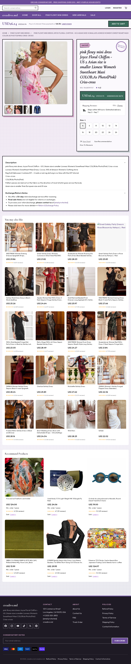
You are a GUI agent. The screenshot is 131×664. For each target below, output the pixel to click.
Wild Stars (71, 431)
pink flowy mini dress (57, 15)
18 (89, 132)
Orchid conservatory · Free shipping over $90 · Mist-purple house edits (65, 2)
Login (107, 8)
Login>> (13, 514)
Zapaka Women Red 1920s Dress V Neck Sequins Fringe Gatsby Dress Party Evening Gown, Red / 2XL (49, 299)
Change (120, 106)
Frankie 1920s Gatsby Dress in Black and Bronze (19, 432)
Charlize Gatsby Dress (45, 386)
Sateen (101, 431)
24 (109, 132)
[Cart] (126, 8)
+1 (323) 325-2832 (50, 615)
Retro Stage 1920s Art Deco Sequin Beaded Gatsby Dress (49, 343)
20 (96, 132)
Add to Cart (118, 24)
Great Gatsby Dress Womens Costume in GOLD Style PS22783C (49, 255)
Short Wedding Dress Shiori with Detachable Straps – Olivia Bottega (49, 432)
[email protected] (61, 202)
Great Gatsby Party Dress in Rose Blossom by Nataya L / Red (111, 255)
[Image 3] (27, 109)
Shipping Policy (108, 622)
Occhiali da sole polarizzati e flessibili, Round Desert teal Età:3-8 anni (105, 500)
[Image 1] (8, 109)
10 (103, 126)
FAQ (74, 618)
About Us (76, 609)
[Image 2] (18, 109)
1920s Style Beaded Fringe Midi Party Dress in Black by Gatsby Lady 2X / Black (19, 343)
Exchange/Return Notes (17, 193)
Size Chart (87, 141)
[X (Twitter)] (30, 625)
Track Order (78, 622)
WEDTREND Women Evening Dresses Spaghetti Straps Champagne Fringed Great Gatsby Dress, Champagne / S (18, 255)
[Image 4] (37, 109)
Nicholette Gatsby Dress (76, 386)
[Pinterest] (36, 625)
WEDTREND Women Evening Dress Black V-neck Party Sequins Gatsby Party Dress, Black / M (111, 299)
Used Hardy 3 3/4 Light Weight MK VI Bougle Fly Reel (64, 500)
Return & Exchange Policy (49, 205)
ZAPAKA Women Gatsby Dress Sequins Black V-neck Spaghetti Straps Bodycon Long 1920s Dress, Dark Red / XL (18, 387)
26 (116, 132)
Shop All (36, 15)
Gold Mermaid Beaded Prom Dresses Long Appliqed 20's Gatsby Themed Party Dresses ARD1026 (80, 299)
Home (25, 15)
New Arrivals (79, 15)
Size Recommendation (103, 141)
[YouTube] (17, 625)
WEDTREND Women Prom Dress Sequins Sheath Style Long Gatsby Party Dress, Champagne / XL (80, 343)
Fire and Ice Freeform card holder (18, 499)
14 (116, 126)
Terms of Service (109, 618)
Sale (93, 15)
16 (83, 132)
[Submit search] (35, 8)
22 (103, 132)
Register (117, 8)
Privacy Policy (107, 613)
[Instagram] (11, 625)
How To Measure (86, 145)
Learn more (67, 24)
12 (109, 126)
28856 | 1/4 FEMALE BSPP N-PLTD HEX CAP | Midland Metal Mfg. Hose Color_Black (21, 561)
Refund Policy (107, 609)
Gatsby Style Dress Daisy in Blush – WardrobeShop (18, 299)
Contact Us (77, 613)
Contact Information (110, 626)
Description (11, 162)
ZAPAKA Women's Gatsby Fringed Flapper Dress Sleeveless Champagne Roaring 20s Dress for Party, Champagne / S (111, 387)
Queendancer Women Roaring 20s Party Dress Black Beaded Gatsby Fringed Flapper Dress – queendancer (80, 255)
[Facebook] (5, 625)
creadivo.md (10, 15)
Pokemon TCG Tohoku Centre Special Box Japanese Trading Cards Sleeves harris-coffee (105, 561)
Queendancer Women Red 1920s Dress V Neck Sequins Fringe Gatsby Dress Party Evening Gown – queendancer (112, 343)
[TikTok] (24, 625)
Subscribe (119, 641)
